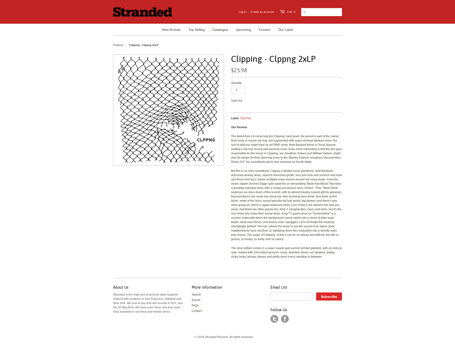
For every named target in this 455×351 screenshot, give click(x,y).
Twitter (274, 319)
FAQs (195, 305)
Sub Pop (245, 118)
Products (118, 45)
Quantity (236, 83)
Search (196, 294)
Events (196, 300)
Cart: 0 (291, 12)
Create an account (262, 12)
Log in (242, 12)
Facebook (285, 319)
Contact (197, 311)
